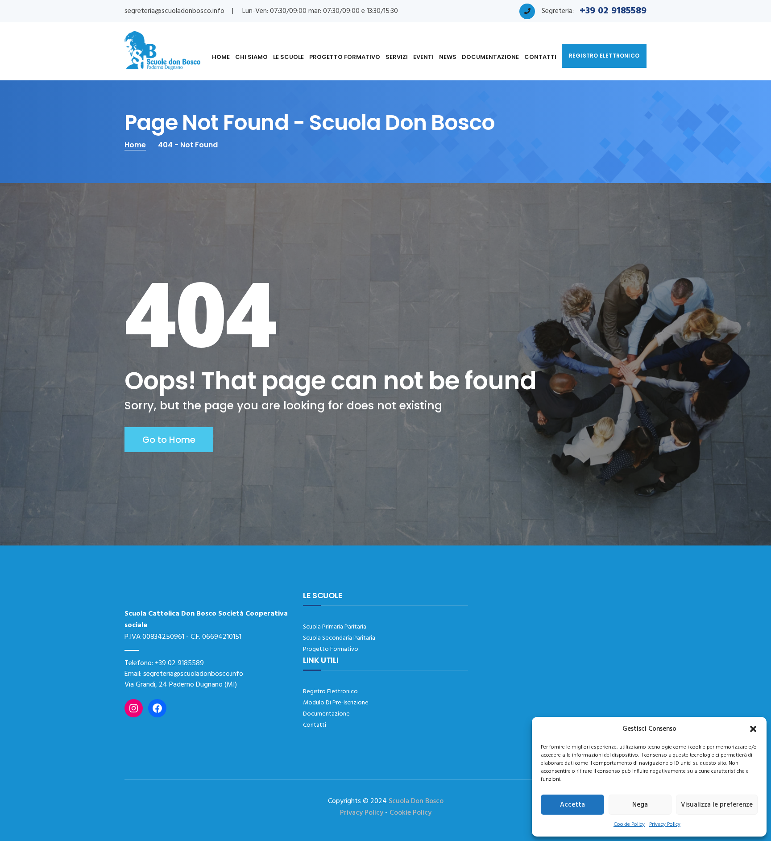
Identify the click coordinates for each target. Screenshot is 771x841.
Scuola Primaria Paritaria (334, 627)
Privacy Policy (664, 824)
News (447, 57)
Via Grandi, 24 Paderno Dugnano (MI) (180, 685)
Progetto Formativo (344, 57)
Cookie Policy (629, 824)
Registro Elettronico (330, 692)
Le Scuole (288, 57)
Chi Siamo (251, 57)
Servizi (397, 57)
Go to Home (168, 439)
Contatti (540, 57)
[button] (753, 728)
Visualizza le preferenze (717, 804)
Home (221, 57)
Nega (640, 804)
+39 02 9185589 (179, 663)
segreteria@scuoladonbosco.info (174, 11)
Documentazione (490, 57)
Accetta (572, 804)
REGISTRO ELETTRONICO (604, 55)
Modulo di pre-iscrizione (336, 703)
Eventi (423, 57)
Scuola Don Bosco (416, 801)
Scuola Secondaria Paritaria (339, 638)
